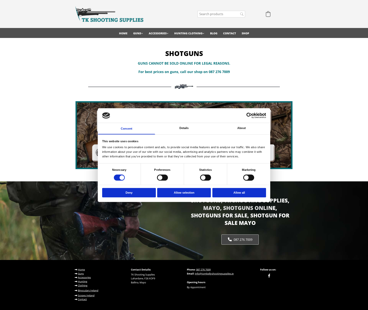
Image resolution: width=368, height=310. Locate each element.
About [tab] (241, 128)
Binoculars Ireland (88, 290)
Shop (245, 33)
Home (123, 33)
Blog (213, 33)
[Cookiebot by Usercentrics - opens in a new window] (249, 115)
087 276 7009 (203, 269)
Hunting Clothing (188, 33)
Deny (129, 192)
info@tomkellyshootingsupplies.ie (214, 273)
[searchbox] (221, 14)
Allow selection (184, 192)
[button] (240, 239)
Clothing (82, 285)
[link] (138, 33)
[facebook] (269, 275)
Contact (229, 33)
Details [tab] (184, 128)
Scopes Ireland (86, 295)
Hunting (82, 281)
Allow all (239, 192)
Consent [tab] (126, 128)
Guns (137, 33)
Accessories (158, 33)
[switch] (162, 177)
